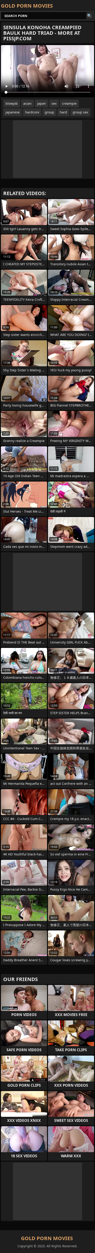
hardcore (32, 112)
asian (27, 103)
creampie (69, 103)
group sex (80, 112)
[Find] (89, 15)
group (49, 112)
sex (53, 103)
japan (41, 103)
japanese (13, 112)
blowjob (12, 103)
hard (63, 112)
